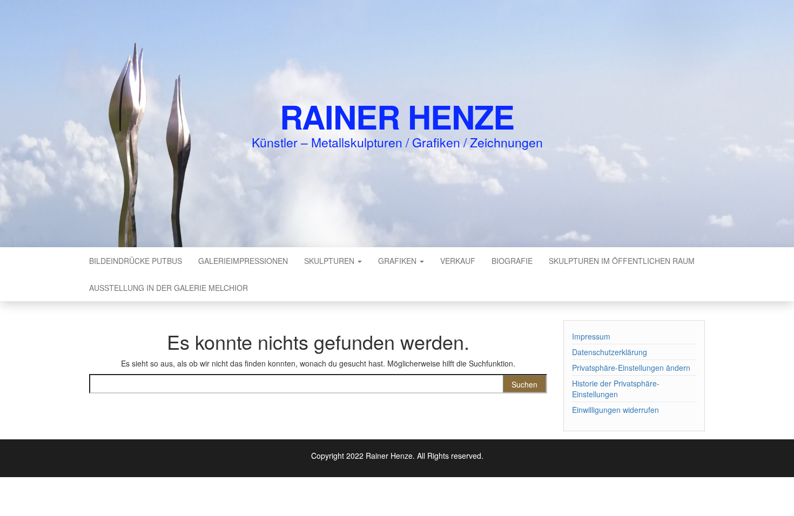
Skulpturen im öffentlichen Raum (622, 260)
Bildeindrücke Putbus (135, 260)
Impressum (591, 336)
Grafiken (398, 260)
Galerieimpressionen (243, 260)
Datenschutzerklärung (609, 352)
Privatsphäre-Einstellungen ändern (631, 367)
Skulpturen (330, 260)
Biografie (512, 260)
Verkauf (457, 260)
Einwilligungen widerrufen (615, 409)
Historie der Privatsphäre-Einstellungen (616, 388)
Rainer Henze (397, 116)
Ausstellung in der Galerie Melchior (168, 287)
